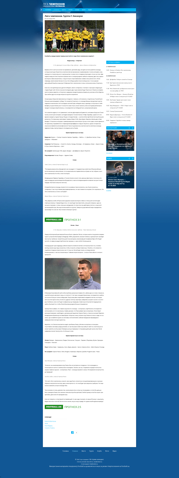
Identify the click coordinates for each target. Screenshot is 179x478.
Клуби (77, 10)
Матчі (64, 10)
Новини (56, 10)
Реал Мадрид (48, 426)
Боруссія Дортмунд (50, 421)
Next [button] (132, 128)
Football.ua (125, 466)
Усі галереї (109, 153)
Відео (90, 10)
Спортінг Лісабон (50, 428)
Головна (48, 10)
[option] (120, 174)
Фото (83, 10)
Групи (70, 10)
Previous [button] (129, 128)
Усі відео (108, 190)
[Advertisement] (120, 26)
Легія (46, 423)
